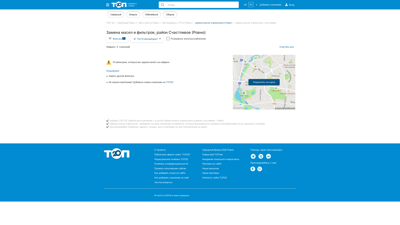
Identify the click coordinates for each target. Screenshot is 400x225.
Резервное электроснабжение (188, 38)
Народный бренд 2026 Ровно (218, 149)
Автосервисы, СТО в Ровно (177, 22)
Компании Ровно (126, 22)
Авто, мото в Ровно (149, 22)
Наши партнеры (210, 173)
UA (245, 4)
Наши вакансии (210, 168)
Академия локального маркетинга (220, 159)
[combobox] (147, 38)
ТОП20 (169, 82)
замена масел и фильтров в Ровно (213, 22)
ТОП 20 (110, 22)
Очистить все (286, 46)
